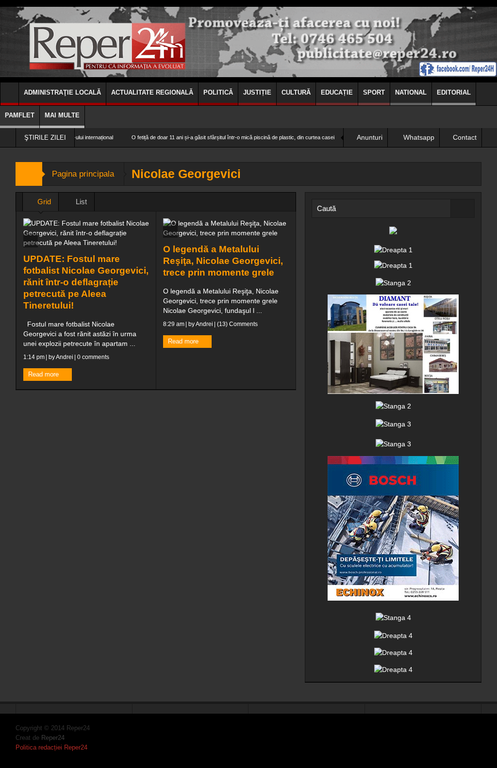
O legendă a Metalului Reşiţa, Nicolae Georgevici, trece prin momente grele (223, 261)
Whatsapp (418, 137)
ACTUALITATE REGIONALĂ (152, 92)
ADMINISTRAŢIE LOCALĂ (62, 92)
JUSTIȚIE (257, 92)
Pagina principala (83, 174)
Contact (465, 137)
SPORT (374, 92)
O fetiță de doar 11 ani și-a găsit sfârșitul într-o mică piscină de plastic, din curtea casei (210, 137)
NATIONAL (411, 92)
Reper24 (53, 737)
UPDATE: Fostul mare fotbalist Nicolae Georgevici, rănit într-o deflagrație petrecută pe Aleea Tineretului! (86, 282)
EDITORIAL (454, 92)
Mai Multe (62, 115)
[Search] (462, 208)
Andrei (64, 357)
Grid (43, 201)
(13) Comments (236, 324)
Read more (44, 374)
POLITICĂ (218, 92)
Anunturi (369, 137)
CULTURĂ (296, 92)
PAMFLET (19, 115)
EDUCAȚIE (337, 92)
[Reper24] (248, 41)
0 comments (92, 357)
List (80, 201)
